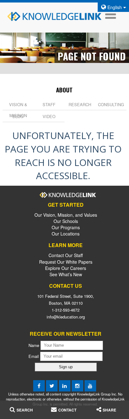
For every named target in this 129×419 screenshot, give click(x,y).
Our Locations (66, 233)
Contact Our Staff (66, 255)
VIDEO (49, 116)
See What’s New (65, 274)
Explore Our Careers (65, 268)
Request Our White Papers (65, 262)
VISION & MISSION (18, 109)
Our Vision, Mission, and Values (65, 215)
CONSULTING (111, 104)
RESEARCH (80, 104)
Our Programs (66, 227)
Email (34, 356)
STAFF (49, 104)
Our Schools (66, 221)
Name (33, 345)
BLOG (18, 116)
